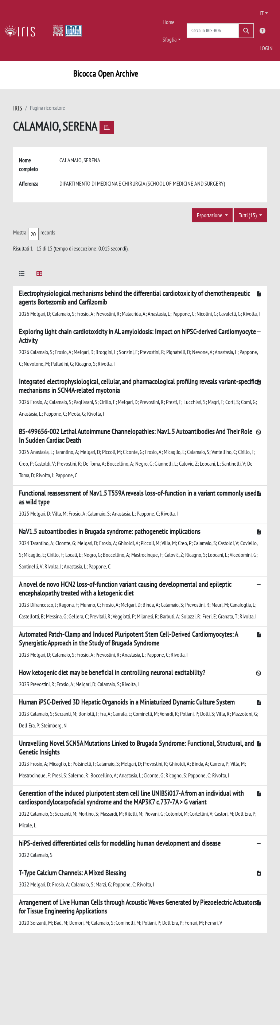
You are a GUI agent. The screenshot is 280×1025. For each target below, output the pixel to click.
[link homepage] (22, 30)
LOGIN (266, 48)
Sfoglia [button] (169, 39)
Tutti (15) (248, 215)
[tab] (22, 275)
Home (169, 22)
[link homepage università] (67, 30)
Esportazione (210, 215)
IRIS (17, 108)
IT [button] (262, 13)
